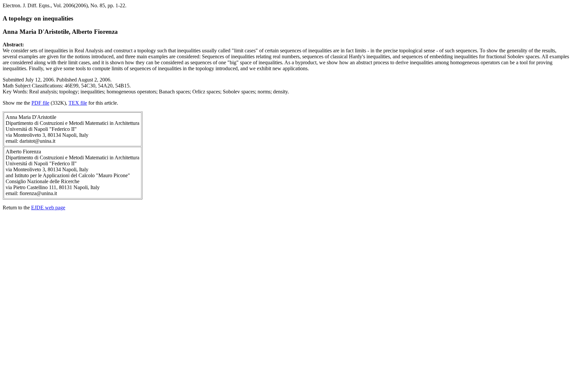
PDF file (40, 103)
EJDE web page (48, 207)
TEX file (78, 103)
